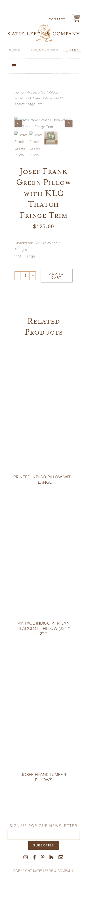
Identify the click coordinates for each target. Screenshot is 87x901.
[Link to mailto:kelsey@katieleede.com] (60, 857)
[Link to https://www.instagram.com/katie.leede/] (25, 857)
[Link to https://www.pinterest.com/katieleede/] (42, 857)
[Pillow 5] (43, 123)
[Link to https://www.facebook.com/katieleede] (34, 857)
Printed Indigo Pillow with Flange (44, 479)
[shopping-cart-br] (76, 16)
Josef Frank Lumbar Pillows (43, 777)
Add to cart (56, 275)
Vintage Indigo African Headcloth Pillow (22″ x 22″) (44, 628)
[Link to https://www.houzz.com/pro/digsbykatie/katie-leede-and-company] (51, 857)
